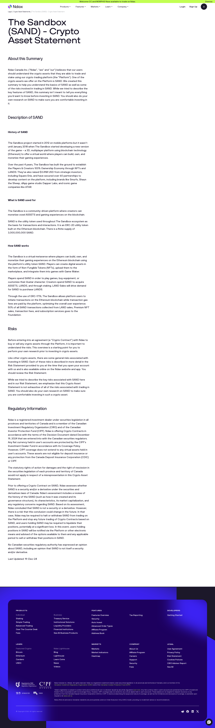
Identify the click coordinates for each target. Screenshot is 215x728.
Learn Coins (59, 659)
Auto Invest (97, 622)
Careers (133, 656)
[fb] (187, 711)
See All (170, 667)
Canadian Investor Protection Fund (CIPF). (116, 685)
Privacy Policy (173, 652)
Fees (18, 633)
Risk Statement (174, 656)
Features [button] (80, 6)
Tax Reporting (136, 615)
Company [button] (122, 6)
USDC (18, 663)
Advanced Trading (24, 625)
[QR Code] (204, 6)
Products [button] (64, 6)
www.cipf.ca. (68, 696)
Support (133, 659)
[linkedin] (192, 711)
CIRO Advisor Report (176, 663)
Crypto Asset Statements (21, 12)
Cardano (20, 659)
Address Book (98, 633)
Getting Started (174, 615)
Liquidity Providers (62, 625)
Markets (95, 648)
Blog (56, 652)
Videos (57, 666)
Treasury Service (61, 618)
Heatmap (96, 656)
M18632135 (26, 693)
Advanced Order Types (102, 626)
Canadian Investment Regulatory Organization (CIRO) (73, 685)
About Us (133, 648)
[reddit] (182, 711)
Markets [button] (94, 6)
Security (95, 618)
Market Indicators (100, 652)
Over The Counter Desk (26, 629)
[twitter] (197, 711)
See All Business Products (66, 633)
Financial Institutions (63, 629)
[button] (209, 722)
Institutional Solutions (64, 622)
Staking (19, 618)
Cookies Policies (175, 659)
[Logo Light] (15, 7)
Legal (10, 12)
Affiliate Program (99, 629)
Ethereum (20, 655)
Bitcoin (19, 652)
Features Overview (100, 615)
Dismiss (208, 1)
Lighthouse (59, 655)
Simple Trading (23, 622)
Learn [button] (108, 6)
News (56, 663)
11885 (41, 693)
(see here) (136, 690)
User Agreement (174, 648)
